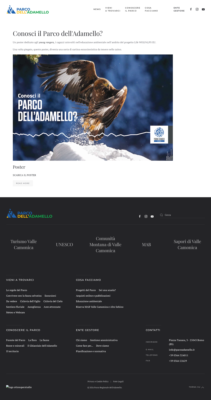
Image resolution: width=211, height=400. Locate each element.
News (97, 9)
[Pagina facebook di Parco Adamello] (190, 9)
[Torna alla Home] (27, 9)
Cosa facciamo (88, 279)
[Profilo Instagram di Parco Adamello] (197, 9)
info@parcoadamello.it (182, 349)
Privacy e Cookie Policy (98, 381)
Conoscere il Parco (23, 330)
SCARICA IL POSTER (24, 175)
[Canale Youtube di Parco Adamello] (203, 9)
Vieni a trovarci (20, 279)
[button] (112, 9)
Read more (23, 183)
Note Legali (118, 381)
